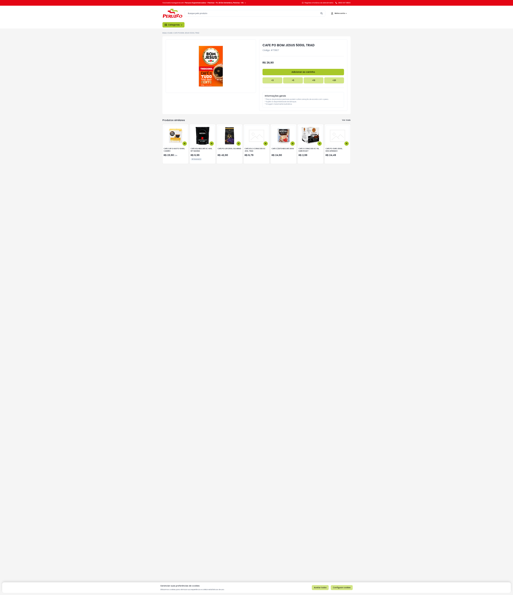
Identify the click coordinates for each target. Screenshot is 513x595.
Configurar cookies (342, 587)
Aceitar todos (320, 587)
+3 (272, 80)
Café (170, 33)
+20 (334, 80)
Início (164, 33)
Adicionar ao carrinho (303, 72)
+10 (313, 80)
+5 (293, 80)
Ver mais (346, 120)
